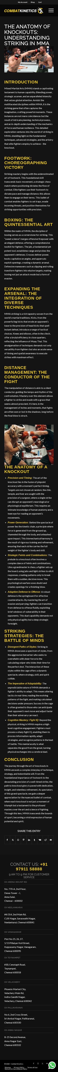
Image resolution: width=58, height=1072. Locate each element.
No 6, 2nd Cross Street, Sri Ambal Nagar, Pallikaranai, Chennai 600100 (19, 1018)
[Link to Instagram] (38, 1063)
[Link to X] (42, 1063)
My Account (22, 2)
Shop (33, 2)
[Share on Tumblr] (34, 840)
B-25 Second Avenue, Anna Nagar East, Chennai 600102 (15, 1041)
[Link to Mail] (47, 1063)
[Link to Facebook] (33, 1063)
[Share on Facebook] (7, 840)
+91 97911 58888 (32, 866)
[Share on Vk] (40, 840)
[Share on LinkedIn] (29, 840)
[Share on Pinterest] (23, 840)
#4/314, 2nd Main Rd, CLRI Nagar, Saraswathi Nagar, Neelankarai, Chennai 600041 (20, 918)
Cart (40, 2)
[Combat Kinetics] (24, 10)
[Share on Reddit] (45, 840)
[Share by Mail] (51, 840)
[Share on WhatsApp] (18, 840)
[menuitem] (23, 2)
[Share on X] (12, 840)
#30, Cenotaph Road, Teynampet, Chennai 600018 (14, 968)
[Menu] (50, 10)
